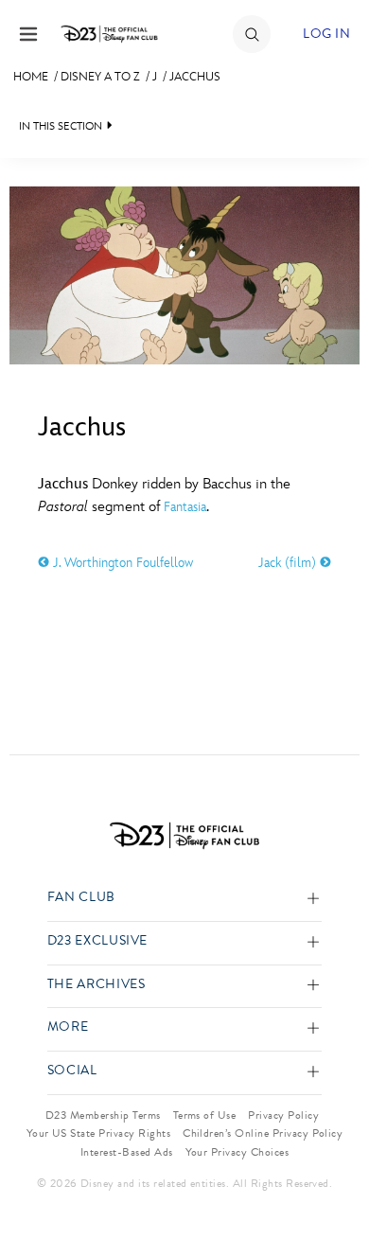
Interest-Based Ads (126, 1151)
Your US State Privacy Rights (98, 1133)
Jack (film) (289, 563)
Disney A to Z (100, 76)
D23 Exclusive (97, 941)
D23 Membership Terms (103, 1115)
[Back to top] (332, 1175)
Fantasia (185, 507)
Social (72, 1071)
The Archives (96, 985)
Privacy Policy (283, 1115)
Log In (326, 34)
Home (30, 76)
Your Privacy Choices (237, 1151)
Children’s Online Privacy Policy (263, 1133)
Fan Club (81, 898)
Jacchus (194, 76)
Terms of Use (205, 1115)
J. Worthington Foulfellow (121, 563)
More (68, 1027)
